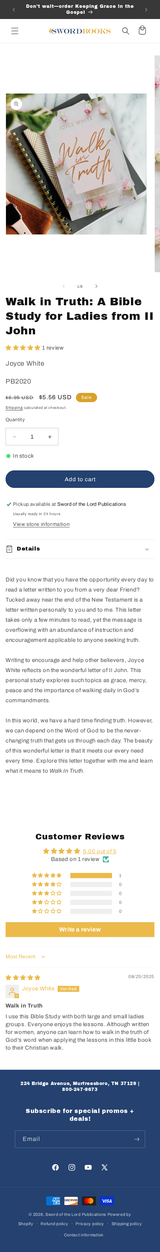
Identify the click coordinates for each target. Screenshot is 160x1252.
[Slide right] (96, 286)
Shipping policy (127, 1223)
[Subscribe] (136, 1139)
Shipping (14, 408)
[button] (15, 31)
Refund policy (54, 1223)
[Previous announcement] (14, 9)
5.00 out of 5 (100, 851)
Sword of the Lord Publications (75, 1214)
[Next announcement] (146, 9)
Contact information (83, 1235)
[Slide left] (63, 286)
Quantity (15, 419)
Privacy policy (90, 1223)
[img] (23, 978)
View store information (41, 524)
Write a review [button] (80, 929)
